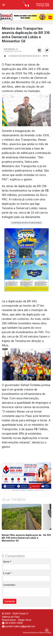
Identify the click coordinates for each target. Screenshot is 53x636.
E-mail (7, 573)
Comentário (9, 585)
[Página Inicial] (26, 4)
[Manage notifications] (46, 630)
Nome (7, 561)
